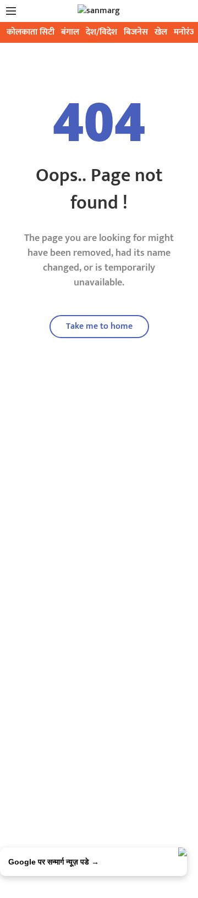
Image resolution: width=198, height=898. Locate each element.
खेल (161, 32)
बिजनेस (136, 32)
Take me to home (99, 326)
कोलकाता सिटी (30, 32)
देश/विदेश (101, 32)
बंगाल (70, 32)
